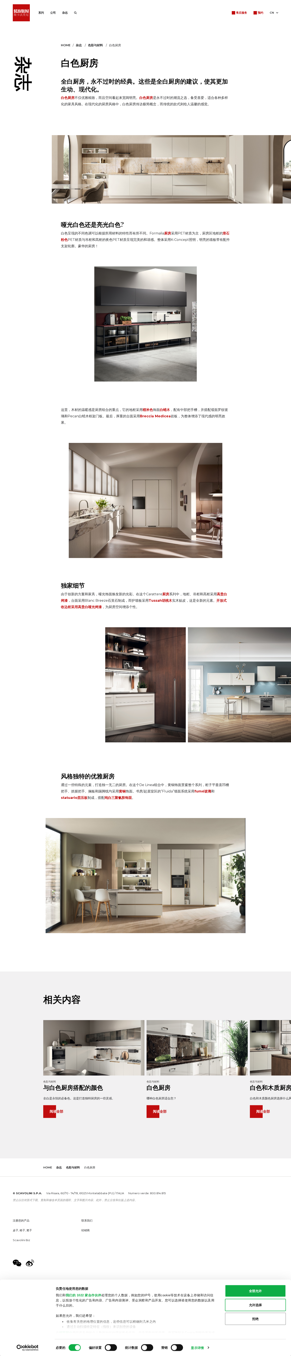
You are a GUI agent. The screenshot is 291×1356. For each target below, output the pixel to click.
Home (66, 45)
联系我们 (86, 1220)
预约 (260, 12)
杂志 (65, 12)
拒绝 (255, 1319)
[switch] (111, 1347)
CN (272, 12)
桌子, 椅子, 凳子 (22, 1230)
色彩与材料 (95, 45)
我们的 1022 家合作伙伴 (83, 1295)
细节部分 (65, 1332)
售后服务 (241, 12)
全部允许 (255, 1291)
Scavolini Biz (21, 1240)
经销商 (85, 1230)
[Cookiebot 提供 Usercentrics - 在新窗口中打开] (27, 1347)
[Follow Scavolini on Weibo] (30, 1263)
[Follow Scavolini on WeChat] (17, 1263)
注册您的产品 (21, 1220)
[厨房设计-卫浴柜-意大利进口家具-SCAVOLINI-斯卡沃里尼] (21, 12)
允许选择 (255, 1305)
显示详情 (197, 1347)
